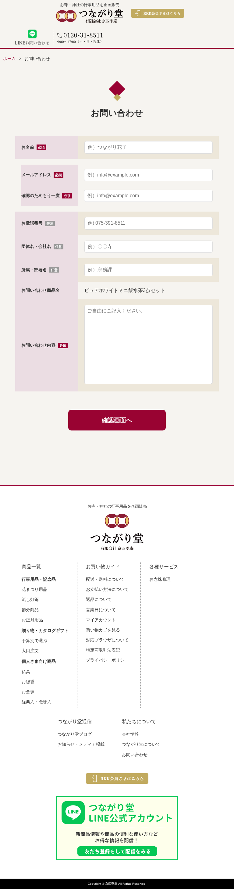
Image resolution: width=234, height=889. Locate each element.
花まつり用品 (34, 589)
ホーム (9, 58)
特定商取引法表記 (103, 650)
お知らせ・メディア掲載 (81, 744)
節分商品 (30, 609)
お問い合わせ (134, 754)
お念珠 (28, 691)
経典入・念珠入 (36, 701)
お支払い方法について (107, 589)
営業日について (101, 609)
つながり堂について (141, 744)
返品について (99, 599)
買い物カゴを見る (103, 629)
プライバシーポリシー (107, 660)
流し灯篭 (30, 599)
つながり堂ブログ (75, 734)
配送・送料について (105, 579)
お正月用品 (32, 619)
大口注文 (30, 650)
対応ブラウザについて (107, 639)
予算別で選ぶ (34, 640)
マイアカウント (101, 619)
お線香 (28, 681)
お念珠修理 (160, 579)
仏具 (26, 671)
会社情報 (130, 734)
